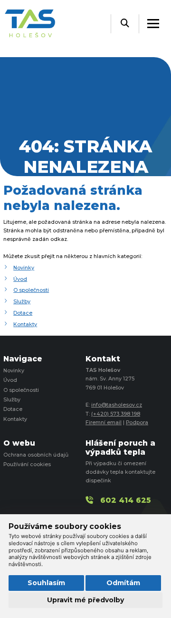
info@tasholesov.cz (116, 405)
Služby (21, 302)
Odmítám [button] (123, 582)
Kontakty (25, 324)
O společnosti (31, 290)
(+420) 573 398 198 (115, 414)
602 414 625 (125, 500)
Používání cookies (27, 464)
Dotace (22, 313)
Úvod (20, 279)
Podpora (137, 422)
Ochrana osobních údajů (35, 455)
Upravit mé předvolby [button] (85, 600)
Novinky (23, 268)
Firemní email (104, 422)
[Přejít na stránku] (34, 24)
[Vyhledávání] (125, 24)
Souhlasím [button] (46, 582)
